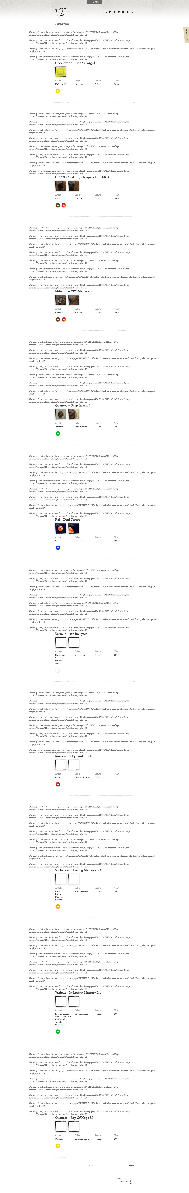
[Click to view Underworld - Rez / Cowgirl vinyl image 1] (60, 72)
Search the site (105, 11)
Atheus (58, 891)
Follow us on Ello (123, 11)
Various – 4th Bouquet (71, 634)
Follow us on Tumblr (127, 11)
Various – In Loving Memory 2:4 (78, 993)
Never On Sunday (63, 1016)
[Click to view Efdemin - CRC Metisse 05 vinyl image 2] (73, 300)
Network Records (82, 777)
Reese (57, 777)
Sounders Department (60, 1023)
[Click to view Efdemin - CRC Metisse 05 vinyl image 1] (60, 300)
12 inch (61, 12)
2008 (116, 198)
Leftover (59, 660)
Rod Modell (60, 1019)
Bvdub (58, 894)
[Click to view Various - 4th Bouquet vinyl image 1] (60, 642)
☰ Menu (94, 2)
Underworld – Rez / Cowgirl (75, 63)
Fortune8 (79, 198)
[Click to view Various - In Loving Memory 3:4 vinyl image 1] (60, 879)
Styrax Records (81, 891)
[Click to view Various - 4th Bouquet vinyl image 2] (73, 642)
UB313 (58, 198)
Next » (131, 1165)
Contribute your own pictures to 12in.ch (186, 35)
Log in (132, 1183)
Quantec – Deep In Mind (72, 405)
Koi (56, 541)
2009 (116, 312)
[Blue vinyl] (58, 548)
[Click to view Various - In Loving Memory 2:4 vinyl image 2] (73, 1001)
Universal (79, 84)
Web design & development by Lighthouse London (64, 1182)
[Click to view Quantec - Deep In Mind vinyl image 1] (60, 414)
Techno (97, 84)
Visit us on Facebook (114, 11)
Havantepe (60, 655)
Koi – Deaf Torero (67, 520)
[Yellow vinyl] (58, 91)
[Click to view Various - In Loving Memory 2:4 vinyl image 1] (60, 1001)
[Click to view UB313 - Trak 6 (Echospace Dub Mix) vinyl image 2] (73, 186)
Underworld (60, 84)
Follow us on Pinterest (118, 11)
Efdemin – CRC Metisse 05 (74, 291)
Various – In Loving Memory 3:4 (78, 870)
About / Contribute (127, 1181)
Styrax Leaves (81, 426)
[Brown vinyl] (58, 205)
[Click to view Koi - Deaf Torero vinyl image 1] (60, 528)
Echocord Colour (82, 1139)
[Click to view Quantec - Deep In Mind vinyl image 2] (73, 414)
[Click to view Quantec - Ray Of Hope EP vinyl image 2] (73, 1126)
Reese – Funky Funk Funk (73, 756)
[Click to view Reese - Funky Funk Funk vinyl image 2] (73, 765)
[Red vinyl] (58, 784)
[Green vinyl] (58, 433)
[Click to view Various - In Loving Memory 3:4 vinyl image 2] (73, 879)
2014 (116, 84)
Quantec (59, 426)
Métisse (78, 312)
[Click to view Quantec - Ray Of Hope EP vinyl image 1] (60, 1126)
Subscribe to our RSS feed (132, 11)
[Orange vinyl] (58, 906)
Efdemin (59, 312)
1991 (116, 777)
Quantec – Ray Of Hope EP (74, 1118)
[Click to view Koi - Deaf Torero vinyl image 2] (73, 528)
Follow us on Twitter (110, 11)
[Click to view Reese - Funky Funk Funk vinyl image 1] (60, 765)
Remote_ (59, 899)
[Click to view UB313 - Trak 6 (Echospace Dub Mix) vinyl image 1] (60, 186)
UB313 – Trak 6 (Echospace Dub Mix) (82, 177)
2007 (116, 426)
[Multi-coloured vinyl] (64, 205)
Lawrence (59, 657)
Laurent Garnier (62, 1014)
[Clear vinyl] (58, 670)
